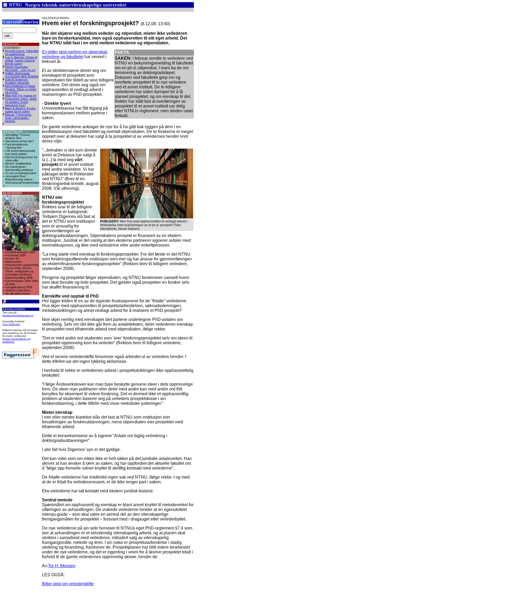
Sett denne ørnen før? (19, 141)
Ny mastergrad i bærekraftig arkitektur (19, 168)
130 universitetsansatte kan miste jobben (20, 152)
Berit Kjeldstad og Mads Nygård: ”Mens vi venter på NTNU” (20, 89)
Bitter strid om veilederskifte (68, 584)
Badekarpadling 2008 (18, 277)
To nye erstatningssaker (21, 173)
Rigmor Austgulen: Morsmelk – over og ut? (20, 68)
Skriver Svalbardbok (18, 163)
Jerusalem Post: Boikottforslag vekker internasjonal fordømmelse (22, 179)
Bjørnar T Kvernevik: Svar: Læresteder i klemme (18, 118)
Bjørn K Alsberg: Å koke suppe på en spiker (20, 110)
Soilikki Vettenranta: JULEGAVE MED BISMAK (22, 75)
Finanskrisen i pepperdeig (22, 264)
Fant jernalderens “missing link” (16, 146)
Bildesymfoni (13, 261)
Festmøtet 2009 (15, 255)
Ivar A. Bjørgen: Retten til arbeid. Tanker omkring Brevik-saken (21, 60)
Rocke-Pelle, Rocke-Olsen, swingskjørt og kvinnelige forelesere (19, 271)
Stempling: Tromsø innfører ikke (17, 136)
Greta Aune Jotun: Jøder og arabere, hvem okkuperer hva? (21, 102)
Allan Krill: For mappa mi (20, 95)
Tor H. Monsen (61, 565)
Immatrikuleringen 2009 (20, 252)
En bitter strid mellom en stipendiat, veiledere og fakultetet (75, 54)
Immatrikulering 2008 (18, 287)
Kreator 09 (12, 258)
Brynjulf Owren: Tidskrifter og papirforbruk (22, 52)
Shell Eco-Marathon (18, 290)
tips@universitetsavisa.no (17, 315)
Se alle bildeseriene (17, 293)
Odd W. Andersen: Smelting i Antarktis (17, 81)
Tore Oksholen (11, 324)
